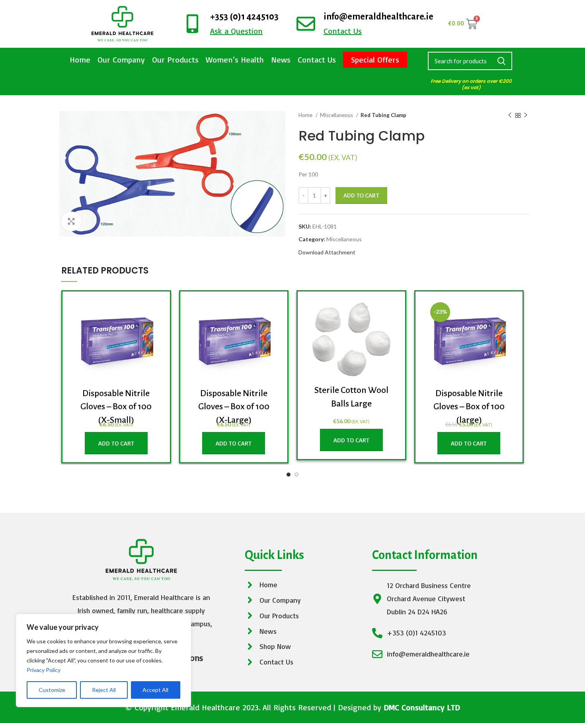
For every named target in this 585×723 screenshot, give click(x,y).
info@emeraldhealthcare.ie (378, 16)
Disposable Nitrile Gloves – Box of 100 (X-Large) (233, 407)
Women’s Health (235, 59)
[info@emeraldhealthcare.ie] (305, 23)
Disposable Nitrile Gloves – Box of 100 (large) (469, 407)
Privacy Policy (43, 669)
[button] (116, 443)
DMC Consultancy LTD (422, 707)
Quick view (152, 312)
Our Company (121, 59)
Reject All (104, 689)
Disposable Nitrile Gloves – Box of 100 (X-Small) (116, 407)
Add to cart (361, 195)
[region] (103, 660)
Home (80, 59)
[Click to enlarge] (71, 221)
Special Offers (375, 59)
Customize (52, 689)
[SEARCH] (501, 61)
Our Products (175, 59)
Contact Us (317, 59)
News (281, 59)
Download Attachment (326, 252)
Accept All (155, 689)
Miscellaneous (337, 115)
